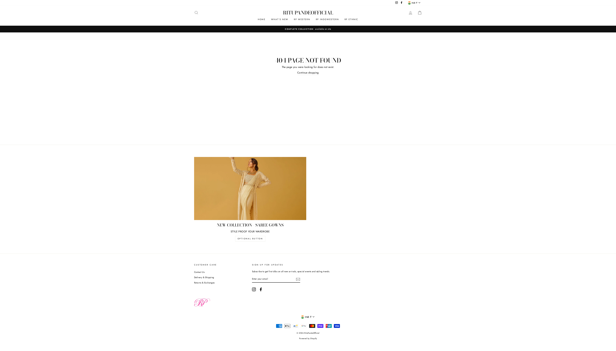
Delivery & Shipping (204, 277)
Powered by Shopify (308, 338)
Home (261, 19)
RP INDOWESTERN (327, 19)
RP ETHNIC (351, 19)
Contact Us (199, 272)
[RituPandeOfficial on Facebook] (261, 289)
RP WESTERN (302, 19)
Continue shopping (308, 72)
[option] (308, 29)
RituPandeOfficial (308, 12)
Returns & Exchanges (204, 282)
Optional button (250, 238)
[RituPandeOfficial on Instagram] (254, 289)
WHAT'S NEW (279, 19)
